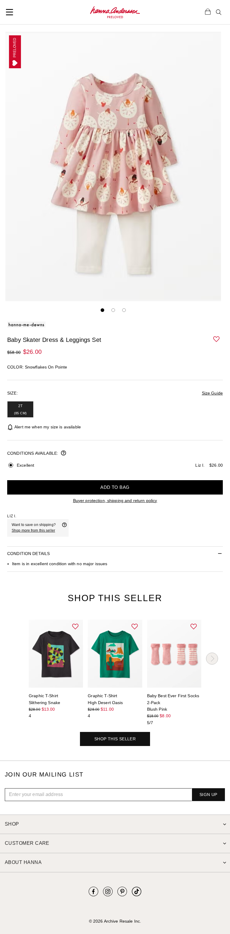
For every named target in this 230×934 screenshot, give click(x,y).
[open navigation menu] (9, 12)
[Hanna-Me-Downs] (115, 12)
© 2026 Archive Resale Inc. (115, 921)
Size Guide (212, 393)
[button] (217, 339)
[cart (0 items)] (207, 11)
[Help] (64, 527)
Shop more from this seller (33, 530)
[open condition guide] (63, 453)
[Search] (218, 12)
